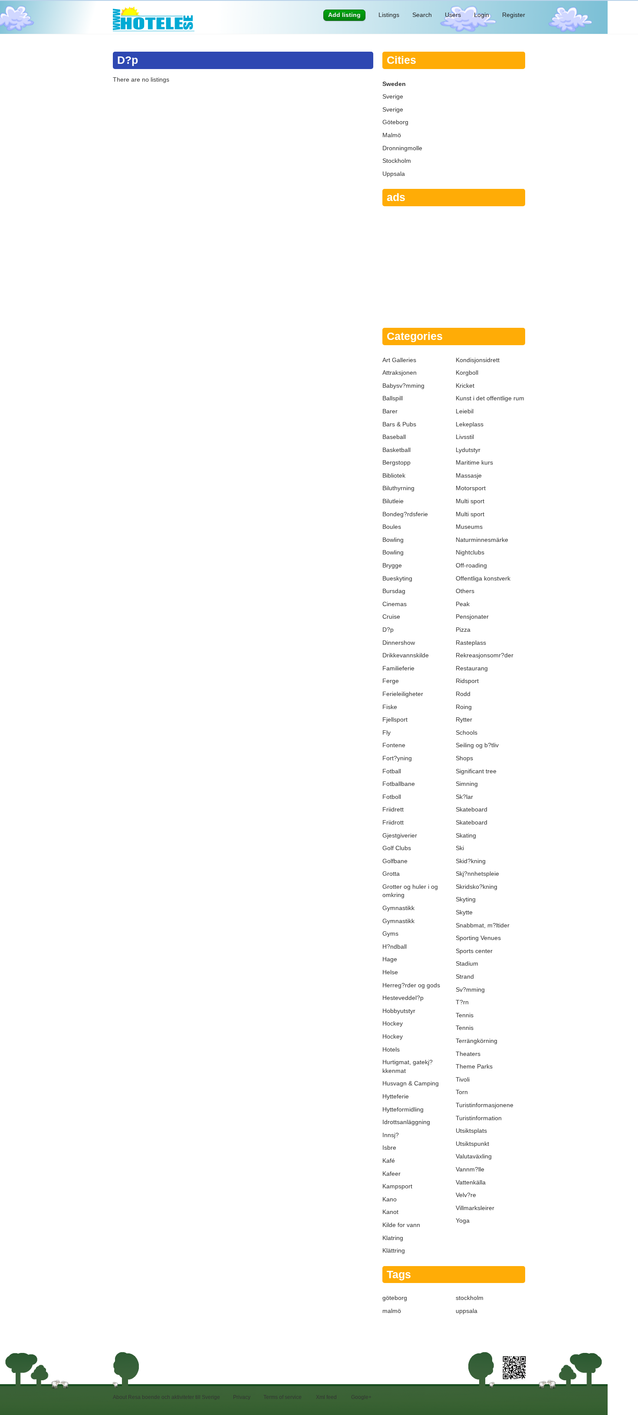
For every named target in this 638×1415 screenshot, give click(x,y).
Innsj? (390, 1134)
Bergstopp (396, 462)
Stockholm (396, 160)
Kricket (465, 385)
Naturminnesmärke (482, 539)
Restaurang (472, 668)
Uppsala (393, 173)
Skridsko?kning (476, 886)
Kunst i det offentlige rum (490, 398)
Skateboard (471, 809)
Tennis (465, 1015)
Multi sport (470, 501)
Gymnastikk (398, 907)
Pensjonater (472, 616)
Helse (390, 972)
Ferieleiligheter (402, 693)
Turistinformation (479, 1118)
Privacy (241, 1397)
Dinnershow (398, 642)
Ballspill (392, 398)
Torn (462, 1091)
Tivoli (463, 1079)
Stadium (467, 963)
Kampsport (397, 1186)
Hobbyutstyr (398, 1010)
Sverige (392, 96)
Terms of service (282, 1397)
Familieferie (398, 668)
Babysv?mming (403, 385)
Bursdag (393, 590)
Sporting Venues (478, 937)
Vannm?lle (470, 1169)
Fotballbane (398, 783)
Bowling (393, 539)
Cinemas (394, 603)
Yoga (463, 1220)
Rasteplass (471, 642)
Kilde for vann (401, 1224)
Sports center (474, 950)
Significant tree (476, 771)
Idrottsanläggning (406, 1121)
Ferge (390, 680)
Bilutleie (393, 501)
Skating (466, 835)
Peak (463, 603)
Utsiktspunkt (472, 1143)
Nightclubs (470, 552)
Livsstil (465, 436)
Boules (391, 526)
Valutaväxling (474, 1156)
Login (481, 14)
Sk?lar (464, 796)
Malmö (391, 135)
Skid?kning (471, 861)
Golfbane (395, 861)
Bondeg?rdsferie (405, 514)
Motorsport (471, 488)
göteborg (394, 1297)
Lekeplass (469, 424)
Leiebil (465, 411)
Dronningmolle (402, 148)
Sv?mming (470, 989)
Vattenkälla (471, 1182)
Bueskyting (397, 578)
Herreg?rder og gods (411, 985)
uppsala (466, 1310)
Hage (389, 959)
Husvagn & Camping (410, 1083)
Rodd (463, 693)
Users (453, 14)
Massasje (469, 475)
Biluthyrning (398, 488)
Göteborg (395, 122)
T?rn (462, 1002)
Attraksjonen (399, 372)
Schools (466, 732)
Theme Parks (474, 1066)
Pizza (463, 629)
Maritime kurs (474, 462)
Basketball (396, 449)
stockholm (469, 1297)
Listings (388, 14)
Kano (389, 1199)
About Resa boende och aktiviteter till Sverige (166, 1397)
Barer (390, 411)
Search (422, 14)
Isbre (389, 1147)
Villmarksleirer (475, 1207)
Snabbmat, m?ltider (483, 925)
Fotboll (391, 796)
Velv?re (466, 1194)
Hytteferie (395, 1096)
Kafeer (391, 1173)
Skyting (466, 899)
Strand (465, 976)
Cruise (391, 616)
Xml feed (326, 1397)
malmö (391, 1310)
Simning (467, 783)
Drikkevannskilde (405, 655)
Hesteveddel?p (403, 997)
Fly (386, 732)
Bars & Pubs (399, 424)
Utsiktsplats (471, 1130)
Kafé (388, 1160)
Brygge (392, 565)
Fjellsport (395, 719)
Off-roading (471, 565)
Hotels (391, 1049)
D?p (388, 629)
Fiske (389, 706)
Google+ (361, 1397)
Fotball (391, 771)
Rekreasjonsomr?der (484, 655)
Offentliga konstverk (483, 578)
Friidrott (393, 822)
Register (513, 14)
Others (465, 590)
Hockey (392, 1023)
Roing (464, 706)
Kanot (390, 1211)
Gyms (390, 933)
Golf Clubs (396, 847)
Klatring (392, 1237)
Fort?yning (397, 758)
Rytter (464, 719)
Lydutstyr (468, 449)
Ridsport (467, 680)
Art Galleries (399, 359)
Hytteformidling (403, 1109)
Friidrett (393, 809)
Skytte (464, 912)
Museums (469, 526)
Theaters (468, 1053)
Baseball (394, 436)
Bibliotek (393, 475)
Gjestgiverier (399, 835)
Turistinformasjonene (484, 1105)
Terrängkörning (476, 1040)
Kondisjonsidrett (478, 359)
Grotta (391, 873)
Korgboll (467, 372)
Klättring (393, 1250)
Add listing (344, 14)
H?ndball (394, 946)
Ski (460, 847)
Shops (464, 758)
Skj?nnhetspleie (477, 873)
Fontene (393, 745)
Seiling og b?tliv (477, 745)
